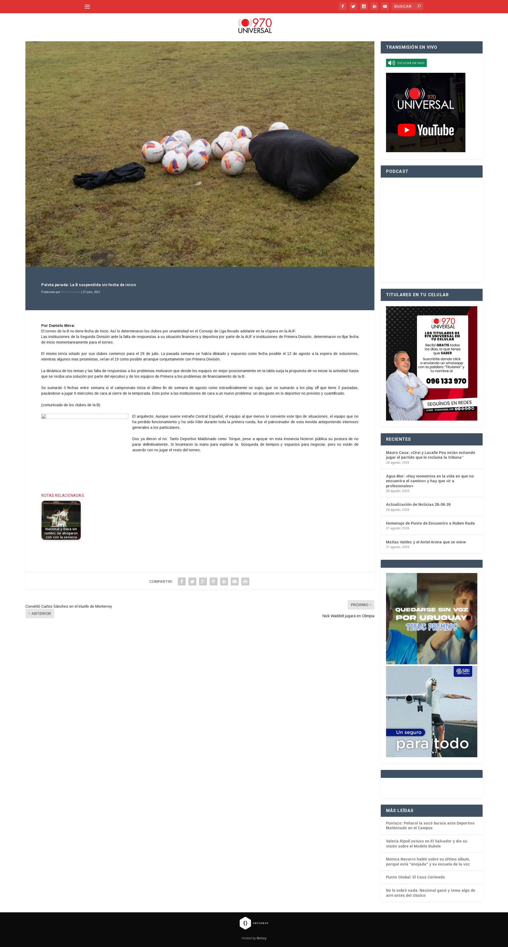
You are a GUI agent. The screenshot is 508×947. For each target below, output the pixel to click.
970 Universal (70, 292)
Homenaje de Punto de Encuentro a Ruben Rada (430, 523)
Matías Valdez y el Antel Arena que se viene (426, 542)
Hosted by (254, 938)
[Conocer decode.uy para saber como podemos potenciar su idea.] (254, 923)
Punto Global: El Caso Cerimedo (415, 877)
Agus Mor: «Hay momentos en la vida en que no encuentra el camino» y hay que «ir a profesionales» (430, 481)
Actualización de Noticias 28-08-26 (418, 504)
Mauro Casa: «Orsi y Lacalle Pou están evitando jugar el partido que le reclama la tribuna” (430, 454)
